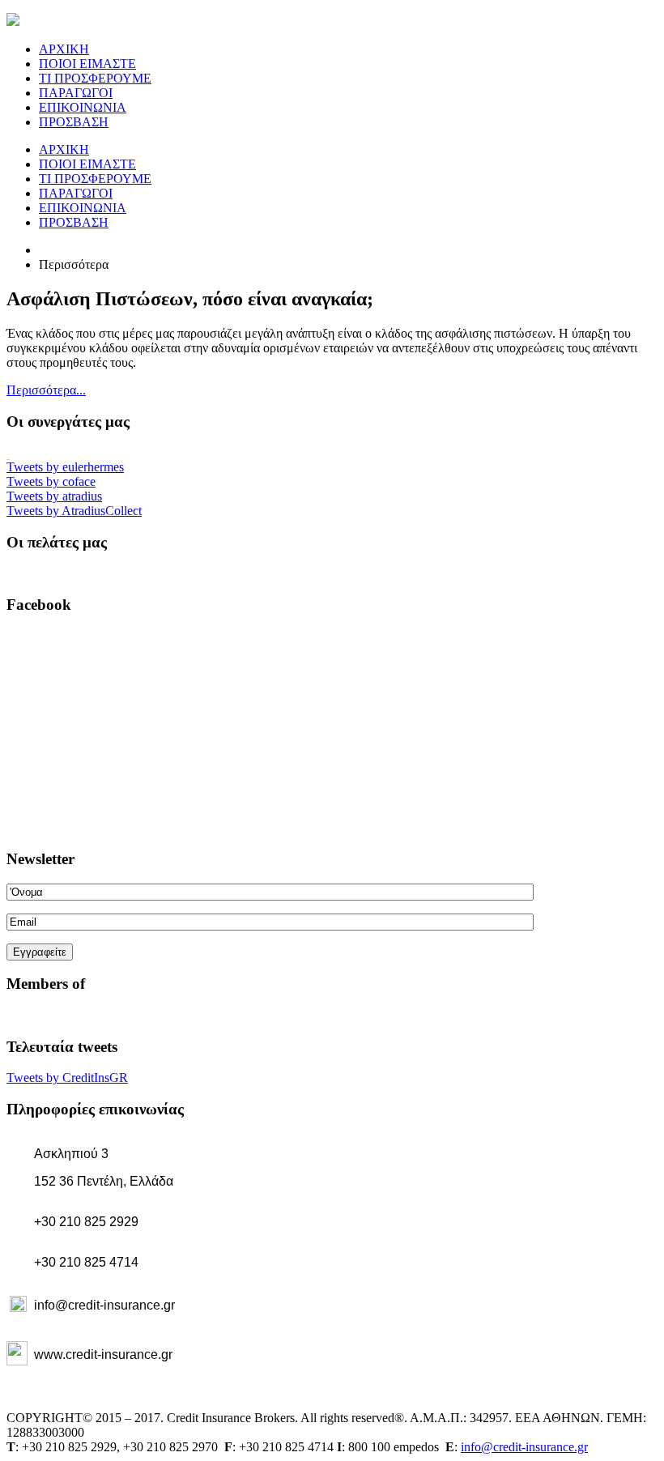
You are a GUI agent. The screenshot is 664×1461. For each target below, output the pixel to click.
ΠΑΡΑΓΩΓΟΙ (76, 93)
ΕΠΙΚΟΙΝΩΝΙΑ (82, 107)
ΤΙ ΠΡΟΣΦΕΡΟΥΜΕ (95, 78)
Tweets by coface (51, 481)
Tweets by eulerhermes (65, 467)
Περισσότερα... (46, 390)
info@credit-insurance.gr (524, 1447)
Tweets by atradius (54, 496)
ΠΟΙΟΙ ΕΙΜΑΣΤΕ (87, 63)
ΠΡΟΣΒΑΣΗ (74, 122)
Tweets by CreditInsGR (67, 1077)
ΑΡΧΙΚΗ (64, 49)
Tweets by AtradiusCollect (74, 511)
